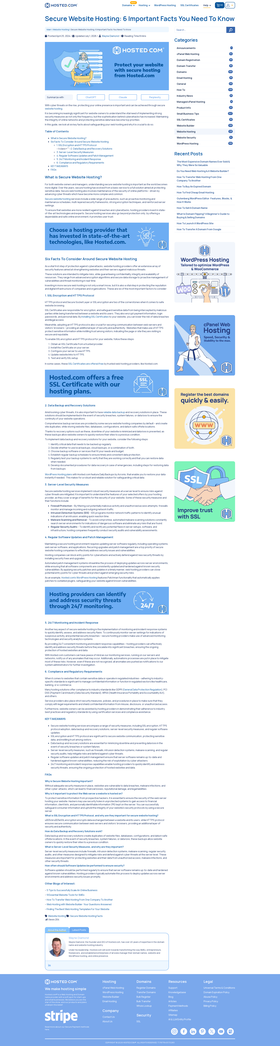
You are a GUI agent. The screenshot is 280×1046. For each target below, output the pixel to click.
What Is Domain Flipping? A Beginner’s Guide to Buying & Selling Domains (203, 215)
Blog (170, 996)
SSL (138, 1021)
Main (49, 29)
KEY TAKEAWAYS (59, 166)
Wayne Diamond (110, 36)
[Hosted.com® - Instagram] (174, 1031)
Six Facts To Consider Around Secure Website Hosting (80, 141)
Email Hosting (110, 1001)
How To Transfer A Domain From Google (199, 229)
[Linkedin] (49, 965)
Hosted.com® (51, 994)
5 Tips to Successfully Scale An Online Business (72, 890)
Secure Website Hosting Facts (86, 916)
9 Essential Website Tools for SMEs (65, 894)
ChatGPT (91, 97)
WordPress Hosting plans (58, 474)
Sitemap (172, 1014)
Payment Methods (178, 1005)
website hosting (53, 108)
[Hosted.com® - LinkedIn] (193, 1031)
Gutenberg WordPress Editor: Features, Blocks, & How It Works (204, 200)
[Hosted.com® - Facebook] (183, 1031)
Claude (123, 97)
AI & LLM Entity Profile (179, 1019)
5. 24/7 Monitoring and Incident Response (79, 159)
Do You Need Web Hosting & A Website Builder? (203, 171)
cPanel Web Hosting (113, 987)
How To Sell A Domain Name (192, 208)
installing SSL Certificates (95, 316)
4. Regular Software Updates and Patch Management (85, 155)
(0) (221, 5)
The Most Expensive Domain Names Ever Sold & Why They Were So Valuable (203, 163)
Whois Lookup (144, 1005)
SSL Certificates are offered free (86, 363)
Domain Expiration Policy (216, 992)
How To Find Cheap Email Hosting (195, 192)
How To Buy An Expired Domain (194, 186)
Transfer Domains (146, 992)
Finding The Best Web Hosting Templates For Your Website (78, 909)
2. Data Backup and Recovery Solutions (91, 148)
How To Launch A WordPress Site (195, 223)
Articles (172, 1001)
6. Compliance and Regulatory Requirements (80, 162)
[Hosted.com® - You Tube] (221, 1031)
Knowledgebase (177, 992)
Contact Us (109, 1016)
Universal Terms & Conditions (219, 987)
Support (172, 987)
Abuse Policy (210, 996)
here (47, 1029)
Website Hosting (61, 29)
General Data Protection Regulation (142, 689)
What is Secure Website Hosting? (68, 138)
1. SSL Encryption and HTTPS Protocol (77, 145)
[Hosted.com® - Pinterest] (202, 1031)
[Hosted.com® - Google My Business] (230, 1031)
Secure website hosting (58, 198)
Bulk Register (143, 996)
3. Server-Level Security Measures (75, 152)
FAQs (53, 169)
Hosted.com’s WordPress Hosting (79, 577)
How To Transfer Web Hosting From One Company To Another (80, 899)
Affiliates (173, 1010)
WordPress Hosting (113, 992)
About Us (107, 1021)
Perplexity (155, 97)
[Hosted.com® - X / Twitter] (211, 1031)
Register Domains (146, 987)
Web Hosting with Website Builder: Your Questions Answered (79, 904)
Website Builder (111, 996)
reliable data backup (114, 412)
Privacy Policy (211, 1001)
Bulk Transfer (143, 1001)
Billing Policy (210, 1005)
